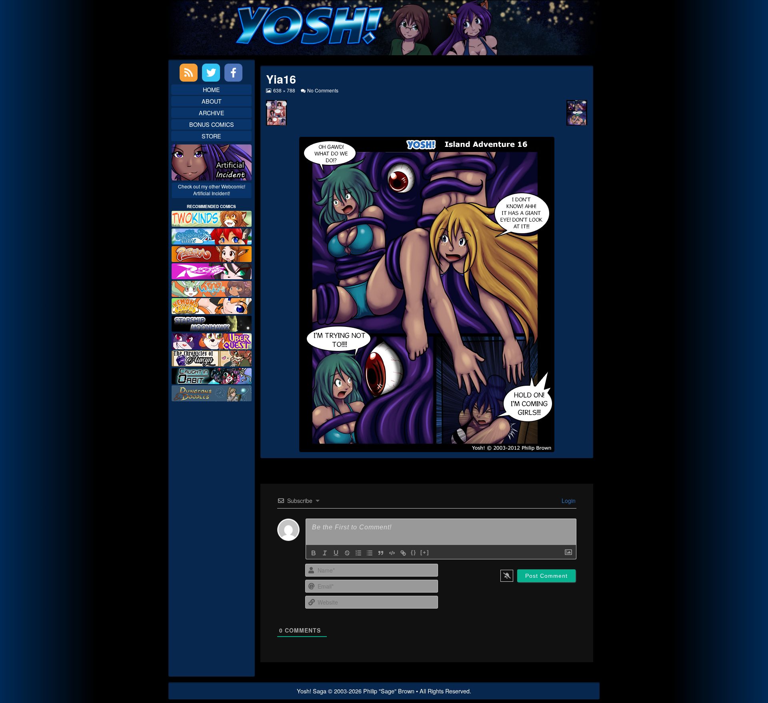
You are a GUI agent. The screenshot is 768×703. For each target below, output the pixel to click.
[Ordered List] (358, 553)
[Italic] (324, 553)
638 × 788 (284, 90)
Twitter (211, 73)
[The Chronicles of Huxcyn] (212, 357)
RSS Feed (189, 73)
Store (211, 136)
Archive (211, 112)
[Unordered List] (369, 553)
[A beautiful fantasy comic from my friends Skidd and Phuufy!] (212, 340)
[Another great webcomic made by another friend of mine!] (212, 235)
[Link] (403, 553)
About (212, 101)
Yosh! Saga (311, 691)
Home (211, 89)
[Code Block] (392, 553)
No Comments (322, 90)
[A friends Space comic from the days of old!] (212, 322)
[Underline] (336, 553)
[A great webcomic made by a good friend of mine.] (212, 218)
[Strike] (347, 553)
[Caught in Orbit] (212, 375)
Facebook (233, 73)
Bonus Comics (211, 124)
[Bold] (313, 553)
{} (413, 552)
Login (568, 501)
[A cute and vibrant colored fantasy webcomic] (212, 288)
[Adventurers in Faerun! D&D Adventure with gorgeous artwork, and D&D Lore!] (212, 392)
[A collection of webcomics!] (212, 305)
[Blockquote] (380, 553)
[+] (424, 552)
